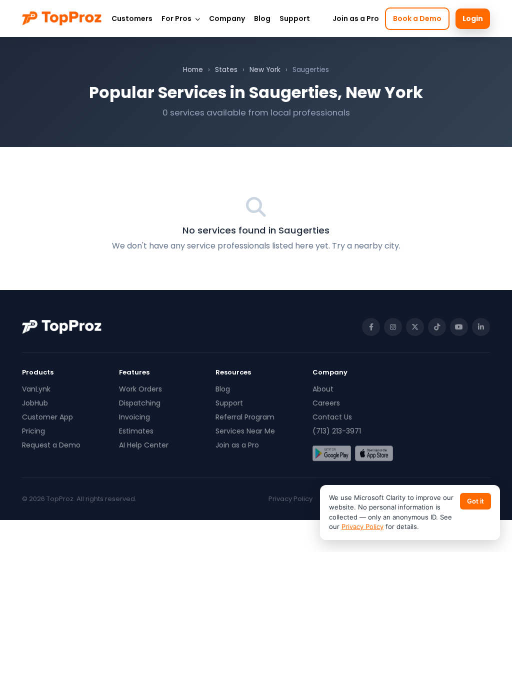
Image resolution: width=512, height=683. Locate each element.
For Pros (177, 19)
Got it (475, 501)
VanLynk (36, 389)
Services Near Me (245, 431)
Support (295, 19)
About (323, 389)
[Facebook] (371, 327)
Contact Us (332, 417)
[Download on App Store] (374, 454)
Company (227, 19)
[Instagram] (393, 327)
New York (265, 69)
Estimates (136, 431)
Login (472, 19)
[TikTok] (437, 327)
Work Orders (140, 389)
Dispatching (139, 403)
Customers (132, 19)
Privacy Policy (290, 499)
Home (193, 69)
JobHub (35, 403)
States (226, 69)
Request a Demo (51, 445)
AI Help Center (143, 445)
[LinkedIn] (481, 327)
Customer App (47, 417)
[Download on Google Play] (331, 454)
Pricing (33, 431)
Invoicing (134, 417)
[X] (415, 327)
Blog (262, 19)
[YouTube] (459, 327)
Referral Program (245, 417)
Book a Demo (417, 19)
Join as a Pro (355, 19)
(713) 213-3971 (336, 431)
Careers (326, 403)
